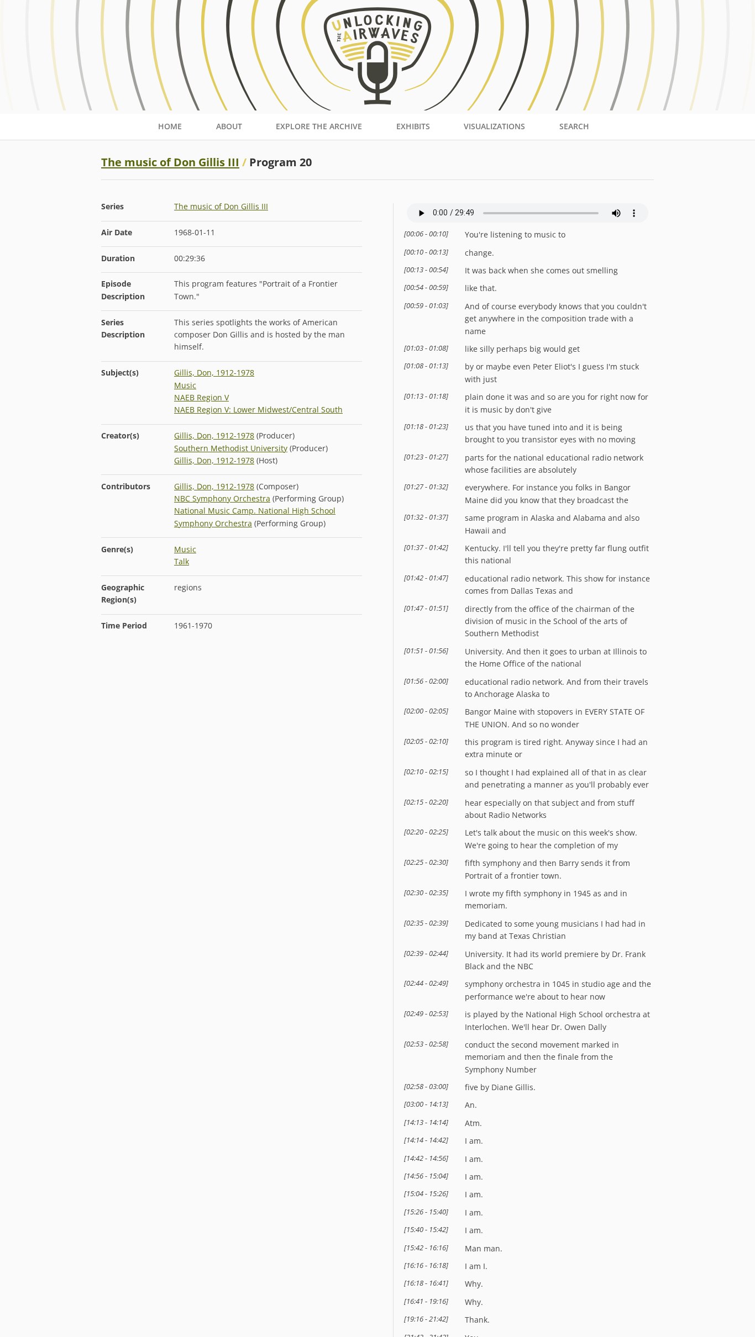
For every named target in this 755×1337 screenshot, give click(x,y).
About (229, 126)
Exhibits (413, 126)
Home (170, 126)
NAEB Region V (201, 397)
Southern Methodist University (230, 448)
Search (574, 126)
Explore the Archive (319, 126)
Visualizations (494, 126)
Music (185, 385)
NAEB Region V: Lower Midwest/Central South (258, 409)
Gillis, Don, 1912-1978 (214, 372)
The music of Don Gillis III (170, 162)
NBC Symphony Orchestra (222, 498)
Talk (181, 561)
